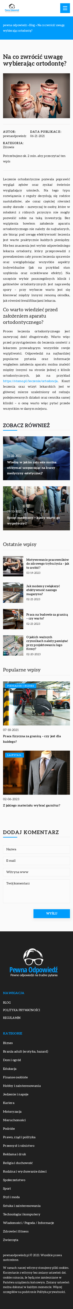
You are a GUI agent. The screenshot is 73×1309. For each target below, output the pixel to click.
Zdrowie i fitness (16, 1231)
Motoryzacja (12, 1111)
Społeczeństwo (14, 1180)
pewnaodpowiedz (14, 136)
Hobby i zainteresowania (22, 1085)
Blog (7, 1002)
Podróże (9, 1128)
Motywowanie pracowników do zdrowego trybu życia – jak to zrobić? (47, 563)
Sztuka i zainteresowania (22, 1205)
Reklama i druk (14, 1154)
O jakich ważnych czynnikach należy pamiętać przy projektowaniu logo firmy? (47, 643)
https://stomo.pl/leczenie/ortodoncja (30, 381)
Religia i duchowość (18, 1163)
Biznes (8, 1043)
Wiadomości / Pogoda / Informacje (28, 1223)
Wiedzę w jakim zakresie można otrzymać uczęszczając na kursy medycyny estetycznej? (32, 468)
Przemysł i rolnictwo (18, 1145)
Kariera (8, 1103)
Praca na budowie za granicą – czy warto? (47, 616)
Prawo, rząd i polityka (19, 1137)
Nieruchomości (14, 1120)
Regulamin (12, 1018)
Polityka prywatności (21, 1010)
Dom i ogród (12, 1060)
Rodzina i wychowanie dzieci (25, 1171)
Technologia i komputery (21, 1214)
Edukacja (9, 1068)
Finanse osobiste (15, 1077)
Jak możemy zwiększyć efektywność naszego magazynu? (43, 590)
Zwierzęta (10, 1240)
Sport (7, 1188)
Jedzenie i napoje (15, 1094)
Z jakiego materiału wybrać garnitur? (31, 805)
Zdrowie (8, 147)
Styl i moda (11, 1197)
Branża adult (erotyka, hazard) (25, 1051)
